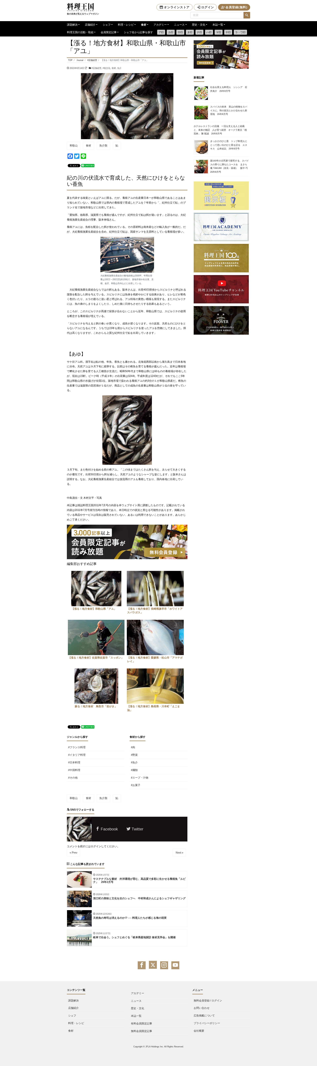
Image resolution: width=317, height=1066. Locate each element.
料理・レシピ (126, 24)
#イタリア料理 (77, 754)
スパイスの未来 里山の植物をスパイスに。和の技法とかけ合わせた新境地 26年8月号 (228, 110)
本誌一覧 (217, 24)
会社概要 (199, 1030)
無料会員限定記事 (141, 1031)
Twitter (136, 829)
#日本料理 (74, 762)
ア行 (161, 32)
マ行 (218, 32)
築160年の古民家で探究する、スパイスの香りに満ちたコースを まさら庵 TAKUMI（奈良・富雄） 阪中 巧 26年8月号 (230, 166)
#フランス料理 (77, 747)
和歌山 (74, 145)
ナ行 (199, 32)
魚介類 (103, 145)
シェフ (107, 24)
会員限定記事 (109, 32)
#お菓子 (135, 785)
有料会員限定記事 (141, 1023)
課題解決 (72, 24)
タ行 (190, 32)
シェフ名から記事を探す (138, 32)
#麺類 (134, 770)
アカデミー (160, 24)
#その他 (73, 777)
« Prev (73, 852)
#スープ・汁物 (139, 777)
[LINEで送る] (87, 165)
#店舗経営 (96, 68)
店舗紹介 (90, 24)
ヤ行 (228, 32)
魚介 (119, 68)
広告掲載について (204, 1015)
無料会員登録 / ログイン (208, 1000)
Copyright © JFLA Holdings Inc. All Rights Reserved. (158, 1046)
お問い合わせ (202, 1008)
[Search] (247, 15)
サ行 (180, 32)
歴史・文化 (198, 24)
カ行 (170, 32)
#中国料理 (74, 770)
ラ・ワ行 (240, 32)
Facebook (109, 829)
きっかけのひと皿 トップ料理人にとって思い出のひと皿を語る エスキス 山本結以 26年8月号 (228, 145)
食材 (143, 24)
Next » (179, 852)
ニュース (179, 24)
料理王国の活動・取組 (80, 32)
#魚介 (134, 762)
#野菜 (134, 754)
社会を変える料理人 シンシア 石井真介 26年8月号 (228, 89)
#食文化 (106, 68)
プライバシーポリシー (207, 1023)
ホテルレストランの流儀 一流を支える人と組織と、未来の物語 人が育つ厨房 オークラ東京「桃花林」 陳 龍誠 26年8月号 (220, 130)
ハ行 (209, 32)
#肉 (133, 747)
